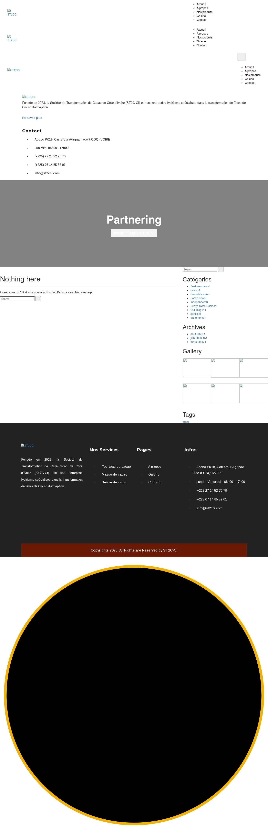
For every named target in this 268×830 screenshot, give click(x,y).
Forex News (199, 298)
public (196, 314)
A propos (202, 8)
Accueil (201, 4)
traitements (198, 318)
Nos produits (204, 12)
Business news (201, 286)
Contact (201, 20)
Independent (199, 302)
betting (186, 421)
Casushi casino (201, 294)
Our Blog (198, 310)
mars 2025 (198, 342)
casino (195, 290)
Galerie (201, 16)
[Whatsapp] (189, 518)
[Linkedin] (210, 518)
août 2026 (198, 334)
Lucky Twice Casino (204, 306)
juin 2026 (199, 338)
